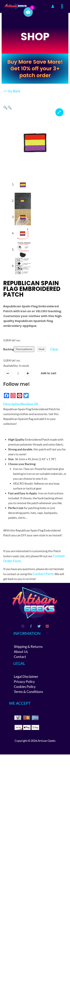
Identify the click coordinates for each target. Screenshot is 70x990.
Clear (54, 349)
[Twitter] (39, 626)
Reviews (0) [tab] (29, 404)
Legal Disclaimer (26, 676)
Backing (8, 349)
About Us (21, 651)
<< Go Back (11, 91)
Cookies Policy (25, 686)
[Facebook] (31, 626)
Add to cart (48, 373)
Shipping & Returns (28, 646)
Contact (20, 657)
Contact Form (43, 574)
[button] (5, 107)
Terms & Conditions (28, 692)
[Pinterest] (47, 626)
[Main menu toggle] (62, 6)
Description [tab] (12, 404)
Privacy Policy (24, 681)
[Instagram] (23, 626)
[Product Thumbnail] (59, 112)
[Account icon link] (52, 6)
